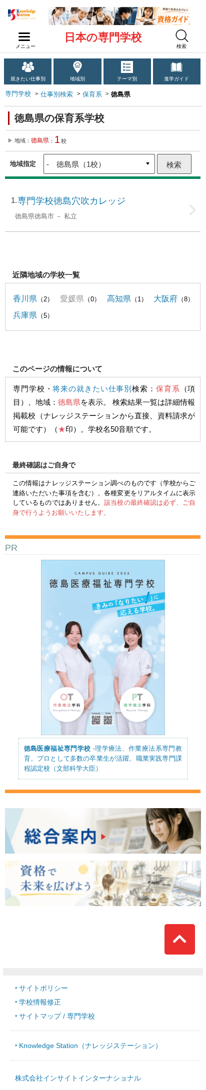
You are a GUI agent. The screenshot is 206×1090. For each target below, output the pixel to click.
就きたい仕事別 (28, 78)
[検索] (182, 35)
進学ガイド (176, 78)
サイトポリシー (43, 988)
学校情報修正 (40, 1002)
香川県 (25, 298)
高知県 (119, 298)
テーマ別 (127, 78)
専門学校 (18, 93)
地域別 (77, 78)
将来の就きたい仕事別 (92, 388)
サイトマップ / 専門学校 (57, 1016)
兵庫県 (25, 314)
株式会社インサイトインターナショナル (78, 1078)
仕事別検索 (56, 94)
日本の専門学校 (103, 37)
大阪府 (166, 298)
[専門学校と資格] (119, 10)
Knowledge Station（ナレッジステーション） (90, 1046)
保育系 (92, 94)
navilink (24, 37)
